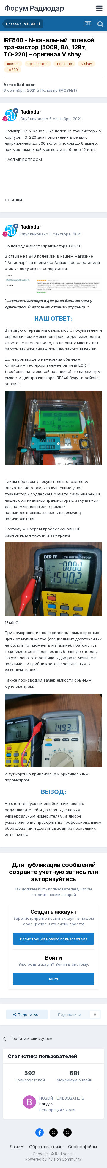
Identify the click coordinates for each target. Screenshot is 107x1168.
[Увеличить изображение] (53, 284)
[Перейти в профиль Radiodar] (11, 115)
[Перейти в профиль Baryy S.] (29, 1102)
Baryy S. (46, 1103)
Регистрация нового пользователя (53, 938)
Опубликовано (50, 118)
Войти (53, 978)
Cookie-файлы (82, 1146)
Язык (15, 1146)
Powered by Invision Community (53, 1159)
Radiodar (26, 84)
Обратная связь (45, 1146)
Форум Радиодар (34, 8)
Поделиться (28, 1014)
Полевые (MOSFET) (58, 90)
